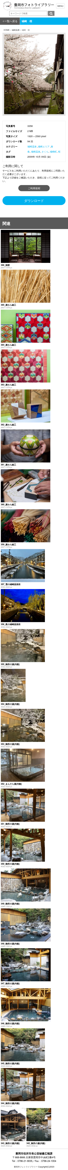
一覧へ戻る (10, 21)
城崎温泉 (32, 146)
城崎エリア (44, 146)
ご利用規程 (34, 188)
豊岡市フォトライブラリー (26, 1166)
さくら (45, 151)
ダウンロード (34, 200)
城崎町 (53, 151)
